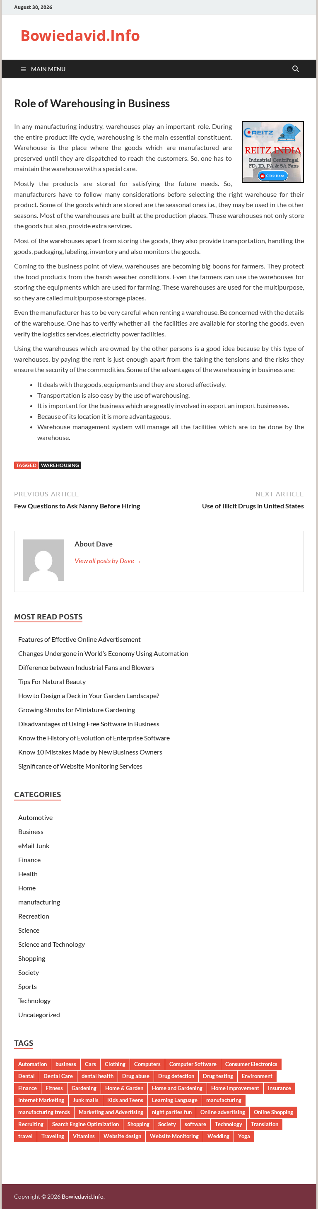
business (65, 1064)
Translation (264, 1124)
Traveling (52, 1136)
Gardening (84, 1088)
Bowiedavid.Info (80, 35)
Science (28, 930)
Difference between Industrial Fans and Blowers (86, 667)
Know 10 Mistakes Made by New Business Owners (90, 752)
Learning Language (175, 1100)
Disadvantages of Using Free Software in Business (88, 724)
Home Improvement (235, 1088)
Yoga (244, 1136)
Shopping (31, 958)
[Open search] (295, 69)
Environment (257, 1076)
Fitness (54, 1088)
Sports (27, 986)
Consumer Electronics (251, 1064)
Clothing (115, 1064)
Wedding (218, 1136)
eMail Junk (33, 845)
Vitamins (84, 1136)
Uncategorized (39, 1014)
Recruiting (30, 1124)
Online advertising (222, 1112)
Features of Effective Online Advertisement (79, 639)
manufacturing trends (44, 1112)
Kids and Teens (125, 1100)
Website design (122, 1136)
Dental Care (58, 1076)
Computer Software (193, 1064)
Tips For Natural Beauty (52, 681)
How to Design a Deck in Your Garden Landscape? (88, 695)
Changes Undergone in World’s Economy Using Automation (103, 653)
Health (28, 874)
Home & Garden (124, 1088)
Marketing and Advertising (111, 1112)
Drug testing (218, 1076)
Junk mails (86, 1100)
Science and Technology (51, 944)
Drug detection (176, 1076)
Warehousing (60, 465)
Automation (32, 1064)
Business (30, 831)
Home (27, 888)
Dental (26, 1076)
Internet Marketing (41, 1100)
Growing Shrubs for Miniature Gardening (76, 709)
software (195, 1124)
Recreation (33, 916)
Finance (29, 859)
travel (25, 1136)
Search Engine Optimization (85, 1124)
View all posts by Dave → (108, 560)
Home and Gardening (177, 1088)
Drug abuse (135, 1076)
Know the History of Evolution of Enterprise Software (94, 738)
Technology (34, 1000)
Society (28, 972)
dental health (97, 1076)
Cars (90, 1064)
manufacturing (39, 902)
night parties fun (172, 1112)
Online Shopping (273, 1112)
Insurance (279, 1088)
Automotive (35, 817)
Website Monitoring (174, 1136)
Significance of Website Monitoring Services (80, 766)
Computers (147, 1064)
